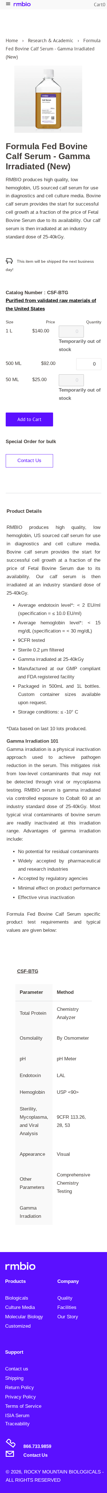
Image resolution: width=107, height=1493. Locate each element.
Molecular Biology (24, 1316)
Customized (18, 1326)
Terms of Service (23, 1406)
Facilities (66, 1307)
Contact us (16, 1369)
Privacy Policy (20, 1397)
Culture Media (20, 1307)
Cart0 (99, 4)
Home (12, 40)
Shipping (14, 1378)
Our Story (67, 1316)
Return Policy (19, 1387)
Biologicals (16, 1298)
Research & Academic (50, 40)
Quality (64, 1298)
